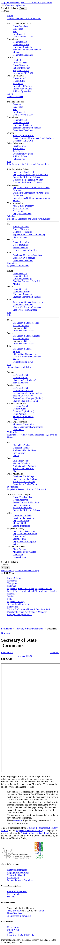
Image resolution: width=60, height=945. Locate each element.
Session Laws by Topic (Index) (27, 393)
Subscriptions (19, 159)
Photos (16, 455)
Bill (26, 328)
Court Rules (18, 429)
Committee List (20, 42)
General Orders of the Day (25, 250)
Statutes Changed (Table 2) (25, 401)
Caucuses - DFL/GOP (23, 73)
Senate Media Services (23, 468)
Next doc (54, 652)
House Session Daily (22, 515)
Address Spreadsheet (22, 91)
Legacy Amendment (22, 213)
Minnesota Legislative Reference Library (20, 570)
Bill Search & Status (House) (26, 323)
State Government (26, 588)
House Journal (19, 78)
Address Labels (20, 156)
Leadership (18, 29)
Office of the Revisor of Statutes (27, 182)
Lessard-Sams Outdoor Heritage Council (31, 198)
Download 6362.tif (24, 656)
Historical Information (17, 870)
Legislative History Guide (25, 531)
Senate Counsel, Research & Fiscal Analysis (33, 138)
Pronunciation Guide (22, 88)
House (10, 16)
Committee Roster (21, 44)
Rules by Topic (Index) (23, 411)
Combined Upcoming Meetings (27, 255)
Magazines (12, 580)
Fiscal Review (19, 549)
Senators (17, 104)
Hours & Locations (36, 609)
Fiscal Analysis (20, 62)
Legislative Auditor (21, 505)
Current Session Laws (23, 362)
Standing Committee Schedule (27, 49)
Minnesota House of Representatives (24, 18)
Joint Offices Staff (21, 208)
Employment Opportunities (19, 614)
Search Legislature (9, 8)
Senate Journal (19, 146)
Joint (9, 161)
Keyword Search (20, 375)
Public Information (21, 68)
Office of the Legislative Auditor (28, 180)
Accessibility (19, 211)
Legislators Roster (21, 520)
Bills (9, 312)
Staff (15, 31)
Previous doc (7, 652)
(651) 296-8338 (14, 910)
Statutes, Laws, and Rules (19, 367)
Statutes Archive (20, 382)
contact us (18, 820)
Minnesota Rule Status (23, 416)
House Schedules (21, 226)
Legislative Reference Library (26, 177)
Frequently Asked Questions (20, 880)
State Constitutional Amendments (28, 427)
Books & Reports (15, 578)
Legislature (12, 588)
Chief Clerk (18, 60)
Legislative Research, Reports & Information (27, 489)
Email (41, 910)
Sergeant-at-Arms (21, 70)
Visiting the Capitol (16, 875)
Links (9, 599)
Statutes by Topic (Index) (24, 380)
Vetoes (16, 359)
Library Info (12, 606)
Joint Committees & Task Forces (28, 302)
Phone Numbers (14, 913)
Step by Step (13, 604)
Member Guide (20, 523)
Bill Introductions (21, 325)
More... (16, 200)
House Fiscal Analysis (23, 497)
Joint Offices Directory (23, 206)
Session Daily (19, 453)
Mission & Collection (17, 609)
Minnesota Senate (15, 96)
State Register (19, 419)
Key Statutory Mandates (36, 612)
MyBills (16, 351)
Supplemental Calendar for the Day (29, 234)
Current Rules (19, 408)
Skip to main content (10, 2)
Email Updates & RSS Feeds (20, 935)
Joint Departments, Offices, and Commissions (28, 164)
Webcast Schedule (21, 447)
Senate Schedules (21, 242)
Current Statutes (20, 377)
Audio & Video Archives (24, 450)
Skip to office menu (30, 2)
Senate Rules (19, 148)
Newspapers (12, 583)
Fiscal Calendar (20, 237)
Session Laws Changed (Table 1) (28, 398)
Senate (10, 94)
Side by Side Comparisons (25, 310)
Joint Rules (18, 83)
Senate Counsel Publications (26, 502)
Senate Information (21, 526)
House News (13, 927)
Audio (27, 445)
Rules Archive (19, 414)
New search (6, 633)
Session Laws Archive (23, 395)
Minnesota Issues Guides (24, 552)
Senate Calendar (20, 247)
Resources (24, 604)
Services (20, 612)
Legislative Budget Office (25, 172)
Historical (11, 586)
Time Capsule (20, 591)
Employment (19, 34)
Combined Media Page (23, 476)
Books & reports (20, 557)
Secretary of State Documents (29, 628)
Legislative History (15, 601)
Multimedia (12, 432)
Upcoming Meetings (22, 47)
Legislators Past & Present (25, 533)
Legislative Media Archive (25, 479)
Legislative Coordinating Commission (30, 174)
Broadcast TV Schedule (24, 258)
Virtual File (33, 591)
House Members (20, 26)
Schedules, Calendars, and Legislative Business (29, 219)
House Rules (19, 81)
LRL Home (6, 628)
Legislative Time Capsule (24, 541)
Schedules (11, 216)
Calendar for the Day (22, 232)
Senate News (13, 930)
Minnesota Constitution (23, 424)
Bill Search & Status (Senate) (26, 336)
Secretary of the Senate (23, 135)
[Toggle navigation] (2, 11)
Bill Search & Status (22, 349)
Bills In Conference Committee (27, 307)
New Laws (18, 554)
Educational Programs (23, 86)
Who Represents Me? (23, 36)
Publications (12, 487)
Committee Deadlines (23, 55)
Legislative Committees (18, 265)
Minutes (16, 52)
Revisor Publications (22, 507)
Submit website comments (19, 916)
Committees (12, 263)
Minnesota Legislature (15, 5)
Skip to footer (45, 2)
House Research (20, 65)
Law (9, 364)
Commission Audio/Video (25, 484)
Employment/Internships (18, 872)
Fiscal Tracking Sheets (23, 330)
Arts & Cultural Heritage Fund (35, 833)
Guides (10, 596)
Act (30, 328)
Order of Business (21, 229)
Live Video (18, 445)
